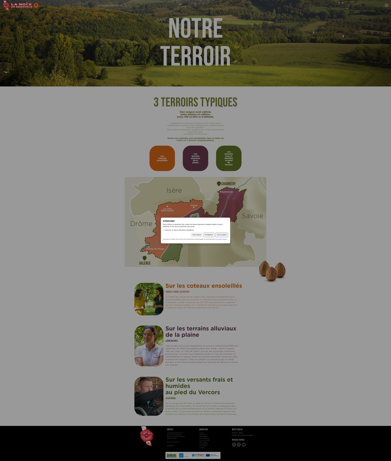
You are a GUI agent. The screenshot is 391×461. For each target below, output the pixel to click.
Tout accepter (222, 235)
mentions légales (222, 239)
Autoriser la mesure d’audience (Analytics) (179, 230)
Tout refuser (197, 235)
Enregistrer (209, 235)
